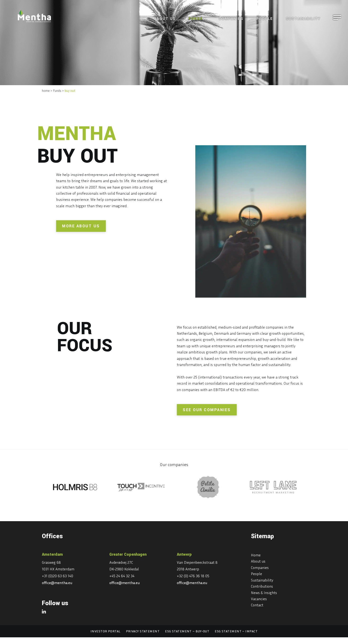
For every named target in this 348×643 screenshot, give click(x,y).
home (46, 90)
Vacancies (259, 598)
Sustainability (303, 18)
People (264, 18)
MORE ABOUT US (81, 226)
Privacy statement (143, 631)
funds (57, 90)
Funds (196, 18)
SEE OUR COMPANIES (207, 410)
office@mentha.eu (57, 582)
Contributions (262, 586)
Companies (231, 18)
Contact (257, 605)
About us (165, 18)
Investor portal (105, 631)
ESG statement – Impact (236, 631)
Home (256, 555)
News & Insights (264, 592)
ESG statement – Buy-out (187, 631)
